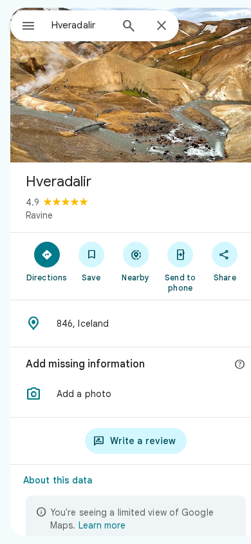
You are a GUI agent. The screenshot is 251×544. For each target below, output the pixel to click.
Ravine (39, 215)
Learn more (102, 525)
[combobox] (81, 25)
